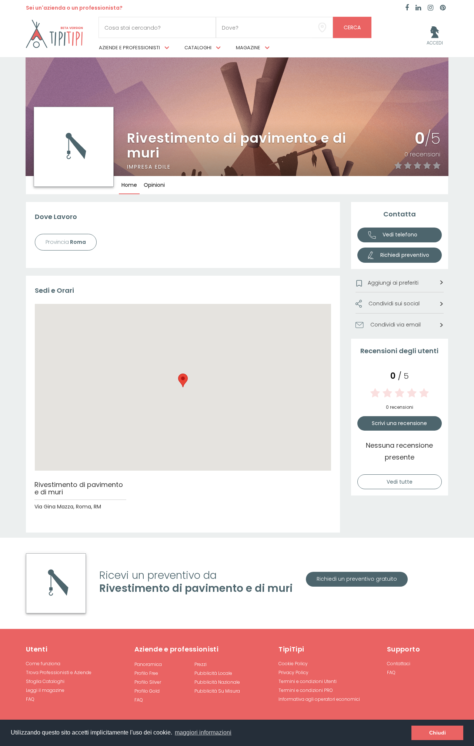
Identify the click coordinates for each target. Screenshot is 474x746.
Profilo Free (146, 673)
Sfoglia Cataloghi (45, 681)
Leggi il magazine (45, 690)
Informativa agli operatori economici (319, 699)
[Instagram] (430, 8)
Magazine (248, 47)
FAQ (30, 699)
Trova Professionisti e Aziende (58, 672)
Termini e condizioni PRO (305, 690)
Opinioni (154, 185)
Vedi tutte (400, 481)
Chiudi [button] (437, 733)
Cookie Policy (293, 663)
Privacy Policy (293, 672)
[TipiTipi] (54, 33)
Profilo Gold (147, 691)
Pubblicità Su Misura (217, 691)
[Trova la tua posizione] (322, 27)
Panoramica (148, 664)
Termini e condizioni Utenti (307, 681)
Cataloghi (198, 47)
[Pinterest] (442, 8)
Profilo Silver (147, 682)
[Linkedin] (418, 8)
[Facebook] (407, 8)
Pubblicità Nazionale (217, 682)
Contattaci (398, 663)
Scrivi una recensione (399, 423)
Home (129, 185)
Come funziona (43, 663)
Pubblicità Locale (213, 673)
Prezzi (200, 664)
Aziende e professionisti (130, 47)
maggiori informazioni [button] (203, 732)
